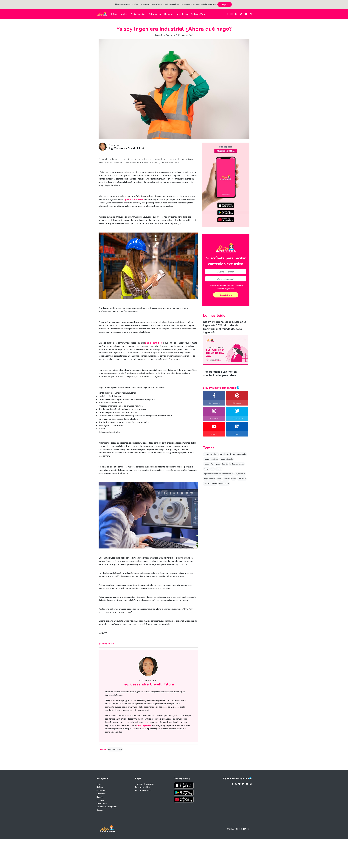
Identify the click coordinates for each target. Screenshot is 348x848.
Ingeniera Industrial (115, 749)
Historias (168, 14)
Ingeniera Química (239, 454)
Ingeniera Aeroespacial (212, 464)
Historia (219, 469)
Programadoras (209, 479)
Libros (233, 479)
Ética (212, 469)
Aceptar (224, 4)
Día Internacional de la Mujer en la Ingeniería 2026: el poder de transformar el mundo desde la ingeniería (224, 327)
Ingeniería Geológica (211, 454)
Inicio (114, 14)
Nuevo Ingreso (223, 483)
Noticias (123, 14)
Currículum (242, 479)
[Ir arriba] (339, 838)
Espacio (225, 464)
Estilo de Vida (198, 14)
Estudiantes (155, 14)
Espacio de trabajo (210, 483)
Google (206, 469)
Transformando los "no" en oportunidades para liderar (220, 373)
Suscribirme (226, 295)
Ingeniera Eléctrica (226, 459)
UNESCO (226, 479)
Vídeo (219, 479)
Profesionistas (137, 14)
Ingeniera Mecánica (211, 459)
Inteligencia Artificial (236, 464)
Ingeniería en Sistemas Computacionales (218, 474)
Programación (240, 474)
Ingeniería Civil (225, 454)
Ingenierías (182, 14)
